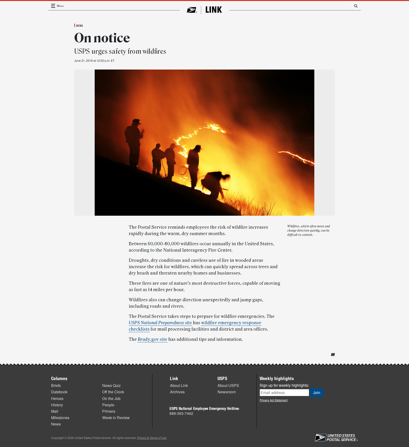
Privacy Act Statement (274, 400)
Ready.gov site (152, 339)
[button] (354, 5)
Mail (54, 411)
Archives (177, 391)
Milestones (60, 417)
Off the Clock (113, 391)
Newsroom (227, 391)
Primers (108, 411)
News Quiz (111, 385)
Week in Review (116, 417)
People (108, 405)
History (57, 405)
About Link (179, 385)
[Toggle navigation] (53, 6)
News (79, 25)
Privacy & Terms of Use (152, 438)
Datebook (59, 391)
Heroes (57, 398)
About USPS (228, 385)
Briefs (56, 385)
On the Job (111, 398)
